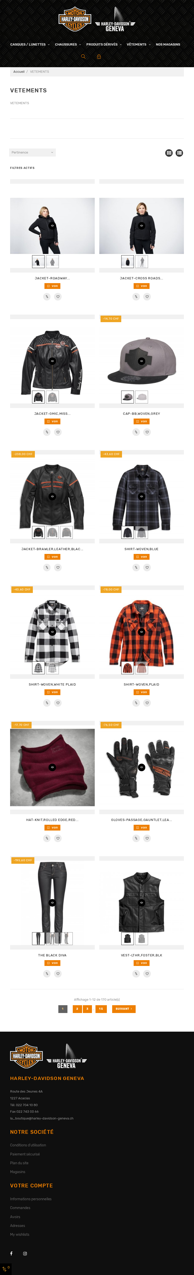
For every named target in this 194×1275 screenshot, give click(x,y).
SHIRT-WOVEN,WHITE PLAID (52, 684)
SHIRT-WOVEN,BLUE (142, 549)
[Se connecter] (99, 56)
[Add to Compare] (47, 297)
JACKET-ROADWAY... (52, 278)
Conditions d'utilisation (28, 1145)
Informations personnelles (31, 1199)
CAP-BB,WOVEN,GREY (141, 414)
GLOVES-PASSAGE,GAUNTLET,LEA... (141, 820)
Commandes (20, 1208)
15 (101, 1008)
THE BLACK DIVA (52, 955)
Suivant (122, 1008)
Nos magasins (168, 44)
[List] (179, 153)
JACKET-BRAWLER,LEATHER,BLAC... (52, 549)
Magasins (17, 1172)
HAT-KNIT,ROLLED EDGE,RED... (52, 820)
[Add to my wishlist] (58, 297)
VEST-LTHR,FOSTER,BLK (141, 955)
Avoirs (15, 1217)
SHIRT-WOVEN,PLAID (141, 684)
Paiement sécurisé (25, 1154)
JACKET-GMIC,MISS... (52, 414)
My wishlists (19, 1234)
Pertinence (20, 152)
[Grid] (169, 153)
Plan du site (19, 1163)
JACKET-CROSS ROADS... (141, 278)
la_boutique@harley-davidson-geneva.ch (42, 1118)
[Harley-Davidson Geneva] (97, 18)
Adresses (17, 1226)
